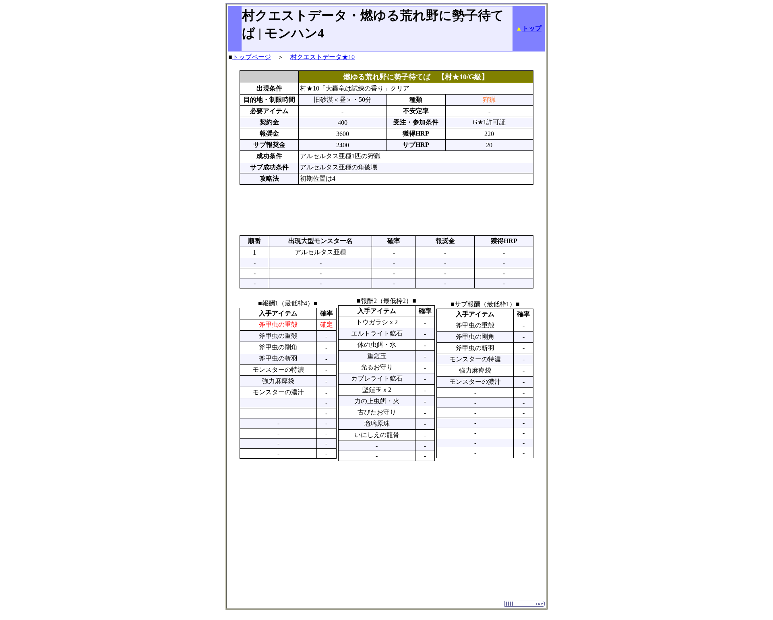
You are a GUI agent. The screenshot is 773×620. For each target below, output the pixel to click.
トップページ (251, 57)
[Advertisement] (386, 210)
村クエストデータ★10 (322, 57)
